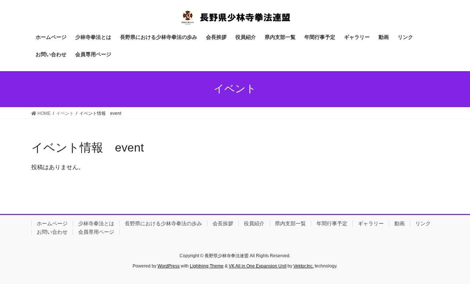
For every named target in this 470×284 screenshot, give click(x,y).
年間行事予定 (332, 223)
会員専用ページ (96, 232)
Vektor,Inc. (303, 266)
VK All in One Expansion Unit (257, 266)
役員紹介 (254, 223)
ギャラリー (371, 223)
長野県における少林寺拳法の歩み (163, 223)
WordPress (169, 266)
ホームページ (52, 223)
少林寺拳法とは (96, 223)
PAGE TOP (452, 269)
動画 (399, 223)
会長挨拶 (223, 223)
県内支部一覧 (290, 223)
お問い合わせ (52, 232)
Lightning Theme (207, 266)
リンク (423, 223)
